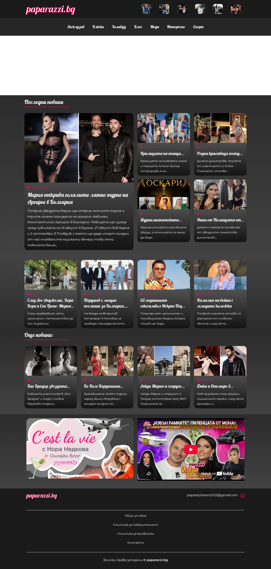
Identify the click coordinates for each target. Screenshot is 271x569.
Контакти (135, 542)
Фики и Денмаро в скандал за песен (213, 389)
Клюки (98, 26)
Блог (138, 26)
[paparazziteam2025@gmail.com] (243, 495)
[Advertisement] (135, 65)
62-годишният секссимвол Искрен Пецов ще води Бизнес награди (163, 305)
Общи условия (135, 515)
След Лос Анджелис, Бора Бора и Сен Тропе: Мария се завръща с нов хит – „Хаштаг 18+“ (50, 308)
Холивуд (119, 26)
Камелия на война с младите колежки (215, 303)
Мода (154, 26)
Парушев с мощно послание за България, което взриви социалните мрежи (104, 308)
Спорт (198, 26)
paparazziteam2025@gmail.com (212, 495)
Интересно (176, 26)
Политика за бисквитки (135, 533)
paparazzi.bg (50, 9)
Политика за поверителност (135, 525)
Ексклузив (75, 26)
